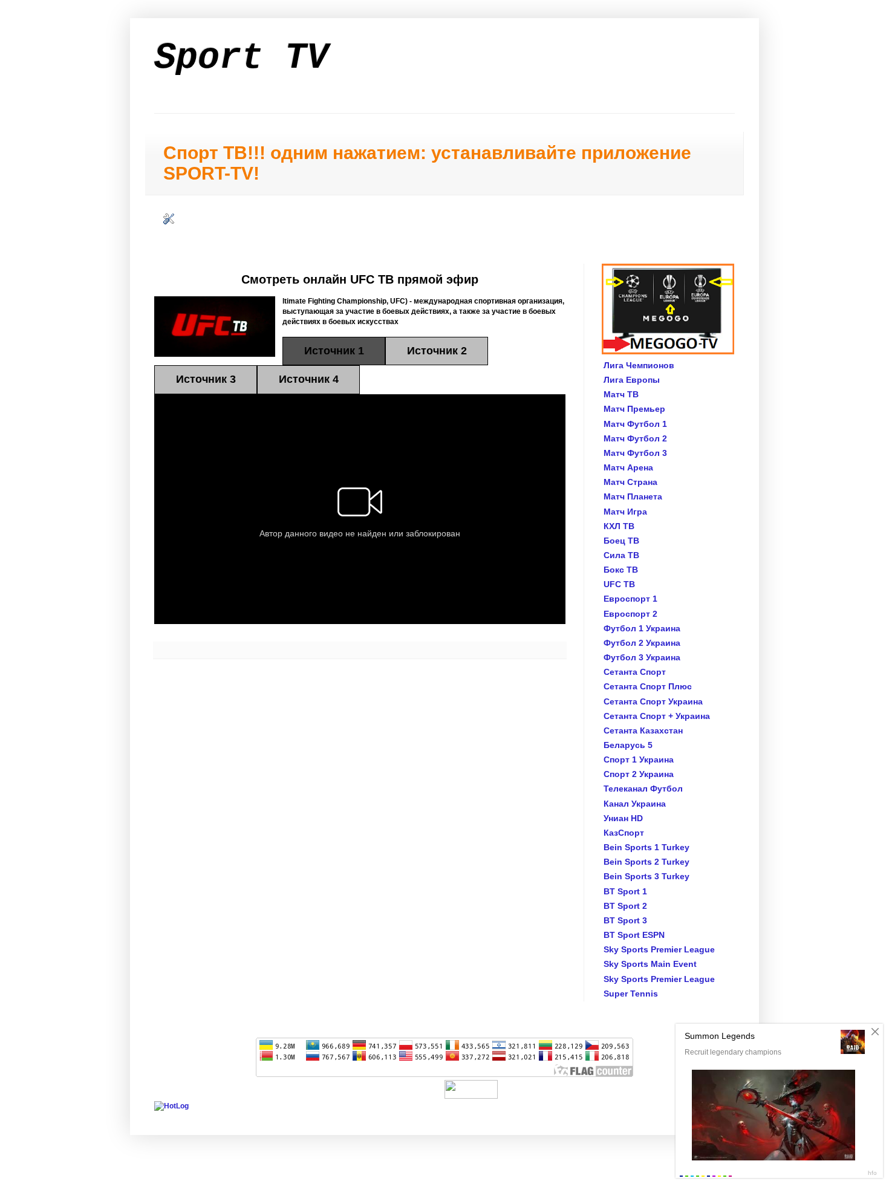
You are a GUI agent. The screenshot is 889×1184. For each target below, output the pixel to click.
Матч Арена (628, 467)
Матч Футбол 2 (635, 438)
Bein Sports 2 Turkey (646, 862)
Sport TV (241, 58)
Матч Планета (633, 496)
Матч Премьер (634, 409)
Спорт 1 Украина (639, 759)
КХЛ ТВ (619, 526)
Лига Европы (632, 380)
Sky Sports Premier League (659, 949)
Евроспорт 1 (630, 598)
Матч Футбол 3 (635, 453)
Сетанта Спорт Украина (653, 701)
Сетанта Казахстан (643, 730)
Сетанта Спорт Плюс (648, 686)
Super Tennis (631, 993)
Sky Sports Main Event (650, 964)
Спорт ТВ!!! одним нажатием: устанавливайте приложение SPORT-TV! (427, 163)
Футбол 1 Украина (642, 628)
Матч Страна (630, 482)
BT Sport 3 (625, 920)
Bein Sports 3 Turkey (646, 876)
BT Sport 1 (625, 891)
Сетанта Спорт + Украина (657, 716)
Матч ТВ (621, 394)
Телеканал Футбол (643, 788)
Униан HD (623, 818)
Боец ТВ (621, 540)
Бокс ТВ (621, 569)
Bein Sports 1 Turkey (646, 847)
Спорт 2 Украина (639, 774)
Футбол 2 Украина (642, 643)
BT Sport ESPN (634, 935)
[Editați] (168, 222)
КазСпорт (624, 833)
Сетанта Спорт (635, 672)
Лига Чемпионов (639, 365)
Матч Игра (625, 511)
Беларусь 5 (628, 745)
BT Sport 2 (625, 906)
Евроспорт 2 (630, 614)
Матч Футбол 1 (635, 424)
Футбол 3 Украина (642, 657)
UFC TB (619, 584)
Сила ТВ (621, 555)
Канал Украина (635, 803)
